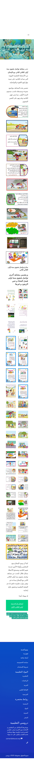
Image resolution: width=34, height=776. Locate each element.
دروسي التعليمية (19, 722)
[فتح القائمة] (28, 35)
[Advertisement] (17, 17)
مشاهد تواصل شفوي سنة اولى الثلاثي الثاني (18, 616)
